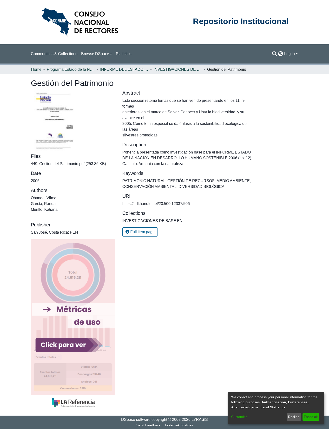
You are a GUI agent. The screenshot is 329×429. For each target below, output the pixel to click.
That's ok (311, 417)
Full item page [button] (142, 232)
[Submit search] (275, 54)
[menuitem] (96, 54)
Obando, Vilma (43, 198)
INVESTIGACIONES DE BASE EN (178, 69)
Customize (239, 417)
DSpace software (136, 419)
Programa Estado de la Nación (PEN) (71, 69)
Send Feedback (148, 425)
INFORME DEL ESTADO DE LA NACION (124, 69)
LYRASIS (199, 419)
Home (36, 69)
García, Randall (44, 204)
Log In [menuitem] (289, 54)
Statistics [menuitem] (123, 54)
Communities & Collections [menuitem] (54, 54)
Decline (293, 417)
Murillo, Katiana (44, 209)
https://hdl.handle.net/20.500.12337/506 (156, 204)
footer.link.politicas (179, 425)
